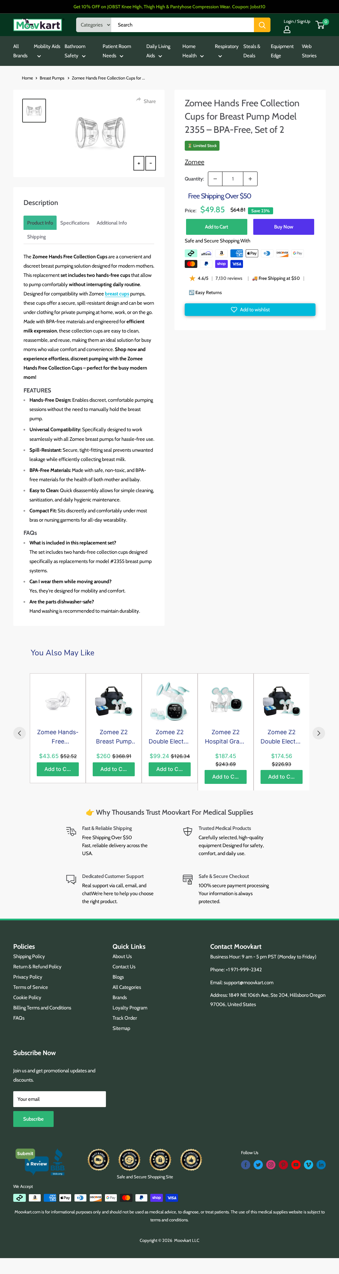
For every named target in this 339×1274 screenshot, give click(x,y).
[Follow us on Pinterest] (283, 1164)
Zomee (194, 162)
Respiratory (227, 46)
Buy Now (283, 227)
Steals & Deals (251, 51)
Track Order (125, 1018)
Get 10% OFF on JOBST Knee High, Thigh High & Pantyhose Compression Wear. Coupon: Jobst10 (169, 7)
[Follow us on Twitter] (258, 1164)
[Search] (262, 25)
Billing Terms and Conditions (42, 1008)
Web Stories (309, 51)
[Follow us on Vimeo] (308, 1164)
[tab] (40, 223)
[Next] (319, 733)
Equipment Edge (282, 51)
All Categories (127, 987)
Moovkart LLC (186, 1240)
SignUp (303, 21)
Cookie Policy (27, 997)
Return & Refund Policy (37, 967)
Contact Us (124, 967)
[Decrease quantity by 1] (215, 179)
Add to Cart (216, 227)
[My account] (287, 29)
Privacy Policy (27, 977)
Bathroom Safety (75, 51)
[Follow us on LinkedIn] (321, 1164)
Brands (120, 997)
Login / (290, 21)
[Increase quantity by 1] (250, 179)
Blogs (118, 977)
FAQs (18, 1018)
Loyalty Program (130, 1008)
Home (27, 77)
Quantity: (194, 179)
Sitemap (121, 1028)
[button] (250, 309)
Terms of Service (30, 987)
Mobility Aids (47, 46)
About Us (122, 956)
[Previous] (19, 733)
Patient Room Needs (117, 51)
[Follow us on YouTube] (296, 1164)
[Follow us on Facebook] (245, 1164)
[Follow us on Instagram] (270, 1164)
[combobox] (182, 25)
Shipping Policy (29, 956)
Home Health (189, 51)
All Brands (20, 51)
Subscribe (33, 1119)
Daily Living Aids (158, 51)
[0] (320, 25)
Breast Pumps (52, 77)
